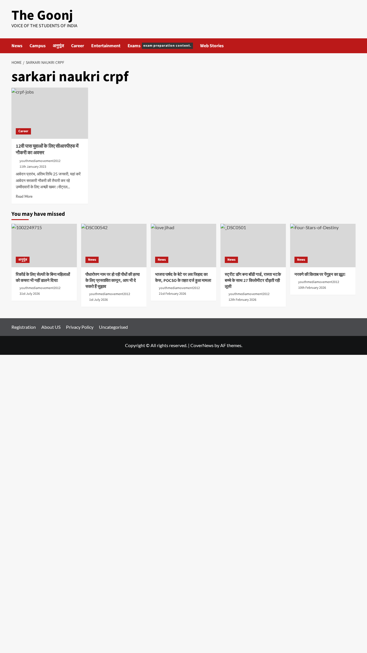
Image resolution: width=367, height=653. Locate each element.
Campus (38, 46)
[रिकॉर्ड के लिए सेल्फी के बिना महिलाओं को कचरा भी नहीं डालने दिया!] (44, 245)
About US (50, 327)
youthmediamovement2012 (39, 161)
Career (77, 46)
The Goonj (42, 15)
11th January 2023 (32, 166)
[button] (352, 46)
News (16, 46)
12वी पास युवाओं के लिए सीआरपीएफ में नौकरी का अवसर (47, 150)
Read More (24, 196)
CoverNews (202, 345)
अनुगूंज (58, 46)
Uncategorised (113, 327)
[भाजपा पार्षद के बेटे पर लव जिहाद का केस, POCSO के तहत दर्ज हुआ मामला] (183, 245)
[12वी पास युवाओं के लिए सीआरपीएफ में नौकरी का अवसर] (49, 113)
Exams (160, 46)
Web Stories (212, 46)
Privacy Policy (79, 327)
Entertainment (105, 46)
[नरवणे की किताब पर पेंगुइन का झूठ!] (323, 245)
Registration (23, 327)
